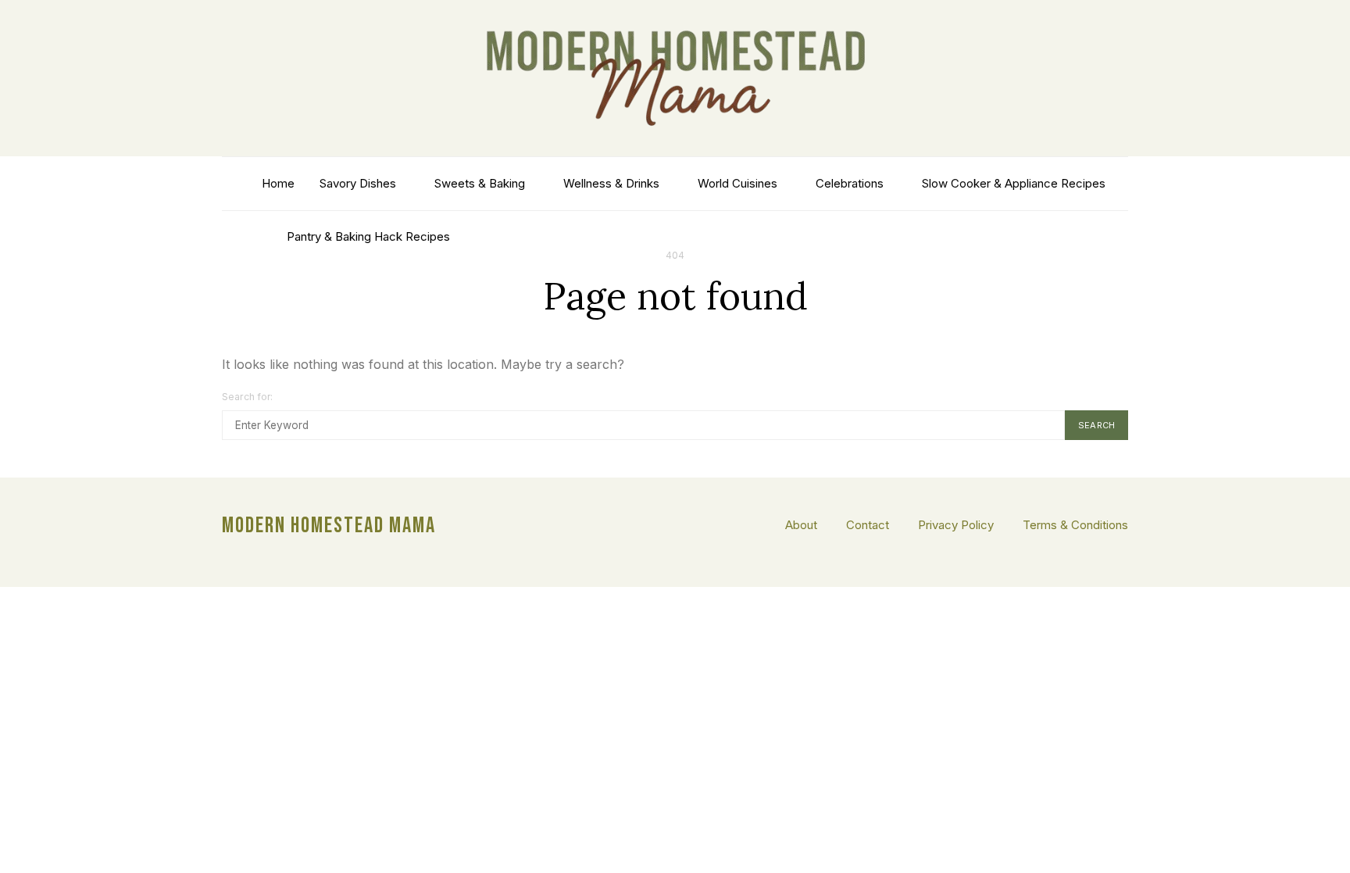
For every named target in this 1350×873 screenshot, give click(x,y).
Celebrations (850, 183)
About (801, 524)
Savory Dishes (358, 183)
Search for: (247, 397)
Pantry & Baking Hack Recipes (368, 236)
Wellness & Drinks (611, 183)
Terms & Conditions (1075, 524)
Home (278, 183)
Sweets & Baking (479, 183)
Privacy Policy (956, 524)
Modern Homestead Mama (329, 526)
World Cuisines (737, 183)
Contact (867, 524)
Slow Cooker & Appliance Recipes (1013, 183)
